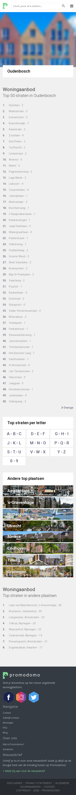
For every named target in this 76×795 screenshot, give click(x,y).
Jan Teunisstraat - (18, 371)
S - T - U (14, 452)
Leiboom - (13, 183)
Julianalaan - (15, 395)
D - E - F (38, 433)
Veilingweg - (14, 401)
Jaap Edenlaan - (17, 226)
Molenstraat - (15, 111)
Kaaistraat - (14, 129)
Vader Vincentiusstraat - (22, 310)
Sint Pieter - (14, 141)
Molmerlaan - (15, 201)
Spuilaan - (13, 105)
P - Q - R (61, 443)
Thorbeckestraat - (18, 347)
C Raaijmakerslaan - (19, 214)
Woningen (8, 722)
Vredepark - (14, 322)
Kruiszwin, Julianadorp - (22, 611)
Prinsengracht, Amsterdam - (25, 641)
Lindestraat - (15, 153)
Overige (68, 407)
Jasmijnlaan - (15, 195)
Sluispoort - (14, 304)
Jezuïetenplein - (17, 341)
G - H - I (61, 433)
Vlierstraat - (14, 377)
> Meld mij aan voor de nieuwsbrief (24, 771)
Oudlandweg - (15, 250)
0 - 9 (14, 461)
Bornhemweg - (16, 207)
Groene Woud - (16, 256)
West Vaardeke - (17, 262)
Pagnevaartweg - (17, 171)
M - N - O (38, 443)
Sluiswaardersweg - (19, 334)
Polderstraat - (15, 238)
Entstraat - (13, 298)
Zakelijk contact (11, 717)
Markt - (11, 165)
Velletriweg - (15, 244)
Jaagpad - (13, 383)
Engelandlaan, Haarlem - (22, 647)
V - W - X (38, 452)
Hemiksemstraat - (18, 389)
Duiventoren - (15, 117)
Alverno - (12, 159)
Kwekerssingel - (16, 220)
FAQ (5, 727)
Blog (5, 732)
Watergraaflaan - (17, 232)
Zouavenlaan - (16, 189)
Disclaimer (14, 783)
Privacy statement (38, 783)
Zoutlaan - (13, 135)
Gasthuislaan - (16, 359)
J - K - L (14, 443)
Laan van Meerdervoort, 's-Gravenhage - (32, 605)
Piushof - (12, 286)
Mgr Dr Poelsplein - (18, 274)
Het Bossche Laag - (18, 353)
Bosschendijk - (16, 123)
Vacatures (8, 749)
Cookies (49, 786)
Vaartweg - (14, 280)
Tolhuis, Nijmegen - (19, 623)
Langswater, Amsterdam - (23, 617)
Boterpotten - (15, 268)
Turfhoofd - (14, 147)
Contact (7, 712)
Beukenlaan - (15, 292)
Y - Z (62, 452)
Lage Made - (14, 177)
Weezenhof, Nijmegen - (22, 629)
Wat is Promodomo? (13, 744)
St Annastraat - (16, 365)
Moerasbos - (14, 316)
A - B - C (14, 433)
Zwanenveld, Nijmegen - (22, 635)
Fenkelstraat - (15, 328)
